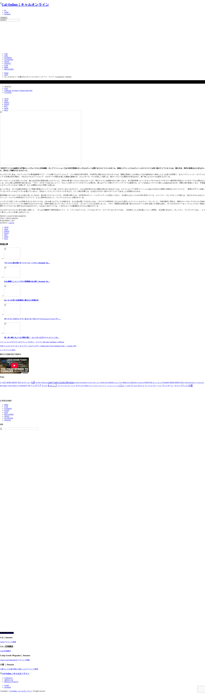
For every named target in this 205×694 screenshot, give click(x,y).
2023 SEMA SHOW (9, 382)
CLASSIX (8, 92)
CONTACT (8, 678)
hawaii (117, 382)
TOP (6, 54)
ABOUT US (8, 680)
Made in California (130, 382)
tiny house (3, 386)
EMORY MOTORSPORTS (81, 382)
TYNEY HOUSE (12, 386)
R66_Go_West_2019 (158, 382)
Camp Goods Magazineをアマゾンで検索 (15, 660)
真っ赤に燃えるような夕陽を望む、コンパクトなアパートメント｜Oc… (31, 337)
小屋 (190, 385)
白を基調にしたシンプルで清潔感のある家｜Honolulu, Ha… (27, 281)
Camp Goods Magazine (63, 382)
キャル (44, 386)
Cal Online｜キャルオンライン (20, 691)
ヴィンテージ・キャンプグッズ (175, 386)
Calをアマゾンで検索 (8, 642)
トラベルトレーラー (112, 385)
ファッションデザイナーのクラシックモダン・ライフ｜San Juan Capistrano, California (32, 342)
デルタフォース (102, 385)
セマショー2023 (82, 386)
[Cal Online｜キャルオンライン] (24, 4)
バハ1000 (127, 386)
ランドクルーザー (151, 386)
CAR (6, 65)
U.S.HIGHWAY (22, 386)
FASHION (8, 58)
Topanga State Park (25, 90)
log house (15, 90)
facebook (7, 14)
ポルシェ (140, 386)
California (7, 90)
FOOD (6, 61)
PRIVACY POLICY (11, 682)
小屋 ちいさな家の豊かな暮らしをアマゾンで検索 (19, 669)
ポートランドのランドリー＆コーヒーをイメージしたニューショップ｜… (32, 319)
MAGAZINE (9, 69)
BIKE (6, 67)
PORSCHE (148, 382)
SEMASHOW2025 (190, 382)
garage (98, 382)
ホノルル (134, 386)
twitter (6, 12)
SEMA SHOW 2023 (176, 382)
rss (5, 10)
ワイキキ (159, 385)
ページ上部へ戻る (7, 633)
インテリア (36, 385)
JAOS (120, 382)
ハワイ (121, 385)
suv (196, 382)
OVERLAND (140, 382)
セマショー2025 (93, 385)
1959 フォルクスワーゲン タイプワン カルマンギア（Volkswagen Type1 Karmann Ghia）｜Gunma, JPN (38, 346)
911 (1, 382)
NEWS (6, 416)
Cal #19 (11, 223)
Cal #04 (38, 382)
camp (50, 382)
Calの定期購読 (5, 651)
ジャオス (73, 385)
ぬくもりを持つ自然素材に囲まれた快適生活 (21, 300)
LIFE (6, 56)
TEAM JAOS (200, 382)
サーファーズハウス (64, 386)
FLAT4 (90, 382)
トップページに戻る (7, 350)
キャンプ (52, 385)
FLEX (94, 382)
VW (28, 386)
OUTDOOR (8, 60)
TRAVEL (7, 63)
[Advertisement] (64, 36)
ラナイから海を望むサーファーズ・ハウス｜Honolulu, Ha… (27, 263)
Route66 (166, 382)
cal (33, 382)
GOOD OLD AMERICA (107, 382)
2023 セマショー (24, 382)
